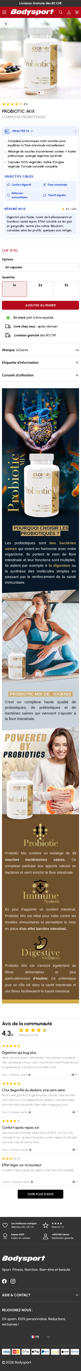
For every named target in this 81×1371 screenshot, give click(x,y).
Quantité (8, 277)
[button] (77, 12)
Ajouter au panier (40, 305)
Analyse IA (22, 131)
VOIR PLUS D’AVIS (40, 1194)
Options (7, 259)
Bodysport (23, 1362)
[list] (40, 58)
